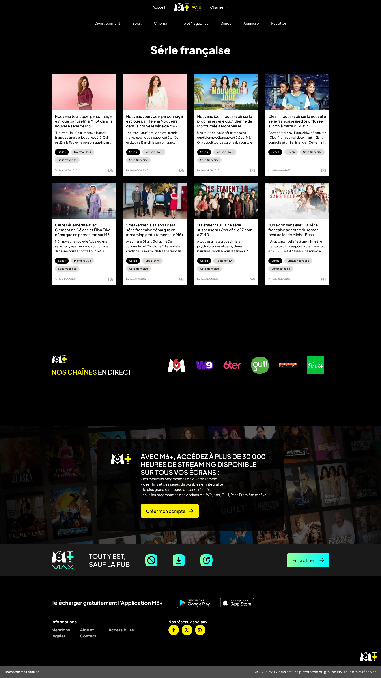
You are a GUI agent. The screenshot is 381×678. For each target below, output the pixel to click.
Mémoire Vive (82, 260)
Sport (137, 23)
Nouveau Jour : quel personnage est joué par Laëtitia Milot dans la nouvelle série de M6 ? (84, 121)
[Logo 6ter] (252, 279)
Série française (67, 160)
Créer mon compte (165, 511)
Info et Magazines (193, 23)
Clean (291, 152)
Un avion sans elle (298, 260)
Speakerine (152, 260)
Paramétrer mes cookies (21, 672)
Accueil (159, 7)
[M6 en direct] (107, 359)
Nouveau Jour (82, 152)
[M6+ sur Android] (196, 603)
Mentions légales (61, 632)
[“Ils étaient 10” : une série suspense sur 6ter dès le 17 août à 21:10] (226, 201)
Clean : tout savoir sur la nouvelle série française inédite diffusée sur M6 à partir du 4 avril (297, 121)
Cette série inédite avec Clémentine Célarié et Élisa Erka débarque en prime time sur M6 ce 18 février (82, 229)
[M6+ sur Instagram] (200, 630)
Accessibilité (119, 629)
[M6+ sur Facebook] (173, 630)
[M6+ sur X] (187, 630)
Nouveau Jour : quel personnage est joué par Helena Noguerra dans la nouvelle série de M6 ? (154, 121)
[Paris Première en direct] (288, 365)
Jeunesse (251, 23)
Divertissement (107, 23)
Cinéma (160, 23)
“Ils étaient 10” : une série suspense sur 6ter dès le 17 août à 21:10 (225, 229)
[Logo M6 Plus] (181, 279)
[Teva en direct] (315, 365)
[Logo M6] (110, 170)
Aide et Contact (88, 632)
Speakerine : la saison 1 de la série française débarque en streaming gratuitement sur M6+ (155, 229)
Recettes (279, 23)
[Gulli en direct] (260, 365)
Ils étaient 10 (224, 260)
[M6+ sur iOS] (238, 603)
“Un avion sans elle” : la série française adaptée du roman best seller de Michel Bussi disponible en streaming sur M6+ (297, 229)
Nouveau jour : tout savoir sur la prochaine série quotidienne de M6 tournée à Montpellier (224, 121)
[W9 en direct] (204, 365)
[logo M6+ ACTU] (187, 7)
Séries (226, 23)
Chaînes (217, 7)
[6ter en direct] (232, 365)
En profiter (303, 560)
